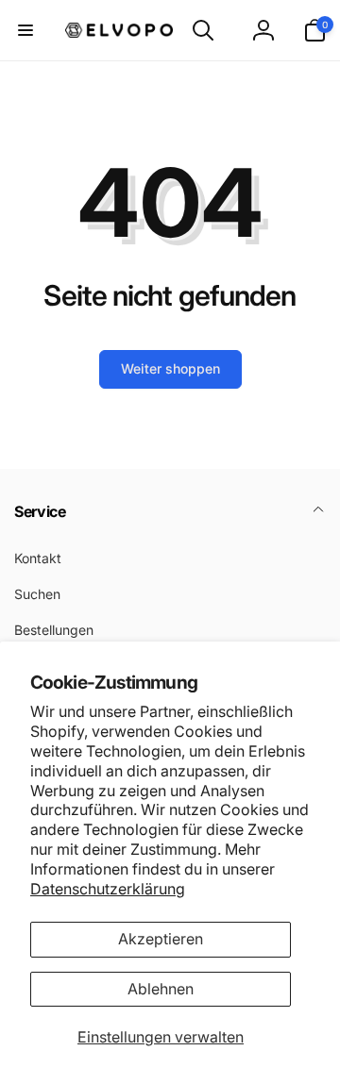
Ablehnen (161, 988)
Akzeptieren (160, 938)
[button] (25, 30)
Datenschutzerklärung (107, 888)
